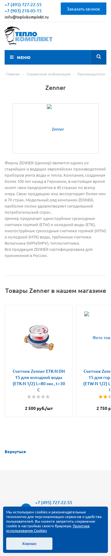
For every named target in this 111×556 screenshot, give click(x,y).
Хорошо (29, 543)
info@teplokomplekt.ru (27, 17)
